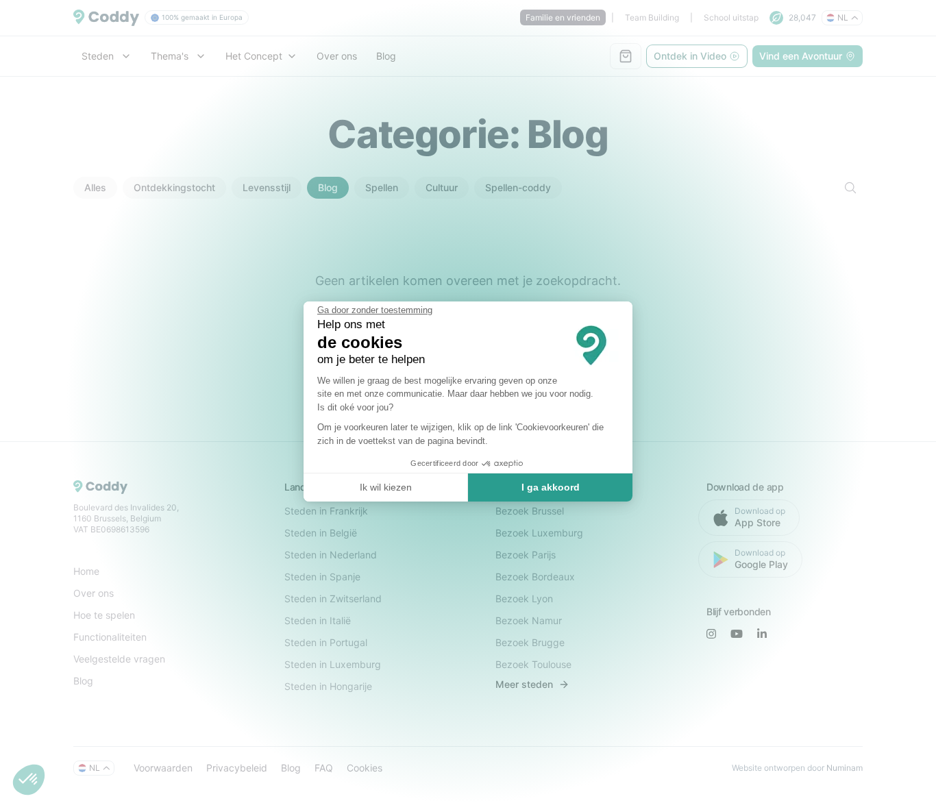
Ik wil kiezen (386, 487)
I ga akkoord (550, 487)
